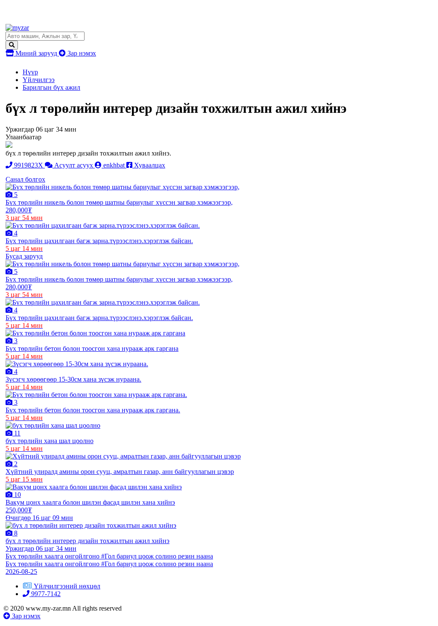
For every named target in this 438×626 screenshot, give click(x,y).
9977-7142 (45, 593)
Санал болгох (25, 179)
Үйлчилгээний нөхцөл (67, 586)
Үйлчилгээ (39, 79)
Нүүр (30, 72)
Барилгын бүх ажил (51, 87)
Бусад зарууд (24, 256)
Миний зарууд (36, 53)
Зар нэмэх (81, 53)
